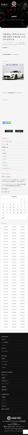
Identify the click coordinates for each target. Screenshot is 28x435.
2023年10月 (14, 259)
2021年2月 (5, 291)
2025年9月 (22, 235)
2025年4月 (14, 241)
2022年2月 (5, 279)
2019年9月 (22, 306)
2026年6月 (22, 226)
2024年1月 (14, 256)
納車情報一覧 (5, 147)
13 (14, 207)
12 (10, 207)
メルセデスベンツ (7, 168)
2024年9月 (22, 247)
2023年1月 (14, 268)
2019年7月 (14, 309)
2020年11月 (5, 294)
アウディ (5, 156)
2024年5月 (5, 253)
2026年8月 (5, 226)
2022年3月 (22, 277)
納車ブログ (4, 348)
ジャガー (5, 159)
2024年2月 (5, 256)
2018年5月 (5, 324)
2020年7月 (14, 297)
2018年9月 (22, 318)
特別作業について (5, 380)
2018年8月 (5, 321)
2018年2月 (5, 327)
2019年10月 (14, 306)
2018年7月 (14, 321)
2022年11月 (5, 271)
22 (21, 209)
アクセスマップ (5, 361)
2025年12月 (22, 232)
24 (3, 212)
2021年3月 (22, 288)
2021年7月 (14, 285)
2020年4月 (14, 300)
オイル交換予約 (5, 342)
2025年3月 (22, 241)
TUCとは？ (4, 367)
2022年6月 (22, 274)
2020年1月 (14, 303)
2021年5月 (5, 288)
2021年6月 (22, 285)
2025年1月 (14, 244)
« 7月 (2, 218)
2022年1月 (14, 279)
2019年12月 (22, 303)
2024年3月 (22, 253)
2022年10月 (14, 271)
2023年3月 (22, 265)
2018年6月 (22, 321)
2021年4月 (14, 288)
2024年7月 (14, 250)
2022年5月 (5, 277)
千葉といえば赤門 (6, 176)
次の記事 (19, 131)
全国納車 (3, 377)
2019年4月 (14, 312)
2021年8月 (5, 285)
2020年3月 (22, 300)
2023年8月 (5, 262)
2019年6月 (22, 309)
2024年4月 (14, 253)
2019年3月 (22, 312)
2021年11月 (5, 282)
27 (14, 212)
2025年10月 (14, 235)
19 (10, 209)
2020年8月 (5, 297)
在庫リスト (2, 4)
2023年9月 (22, 259)
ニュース (8, 19)
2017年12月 (22, 327)
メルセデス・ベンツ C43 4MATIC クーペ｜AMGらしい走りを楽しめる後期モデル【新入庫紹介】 (14, 180)
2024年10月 (14, 247)
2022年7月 (14, 274)
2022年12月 (22, 268)
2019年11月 (5, 306)
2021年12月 (22, 279)
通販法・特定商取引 (6, 409)
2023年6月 (22, 262)
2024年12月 (22, 244)
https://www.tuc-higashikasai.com (15, 428)
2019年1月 (14, 315)
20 (14, 209)
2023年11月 (5, 259)
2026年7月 (14, 226)
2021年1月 (14, 291)
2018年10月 (14, 318)
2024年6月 (22, 250)
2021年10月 (14, 282)
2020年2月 (5, 303)
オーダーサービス (5, 383)
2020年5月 (5, 300)
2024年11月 (5, 247)
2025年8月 (5, 238)
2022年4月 (14, 277)
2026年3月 (22, 229)
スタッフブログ (5, 351)
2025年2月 (5, 244)
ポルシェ (5, 162)
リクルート (4, 400)
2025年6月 (22, 238)
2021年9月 (22, 282)
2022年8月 (5, 274)
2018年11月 (5, 318)
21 (17, 209)
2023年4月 (14, 265)
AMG (4, 150)
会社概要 (3, 397)
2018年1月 (14, 327)
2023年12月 (22, 256)
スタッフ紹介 (4, 364)
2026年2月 (5, 232)
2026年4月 (14, 229)
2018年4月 (14, 324)
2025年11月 (5, 235)
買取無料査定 (4, 389)
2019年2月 (5, 315)
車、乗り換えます (6, 191)
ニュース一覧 (21, 42)
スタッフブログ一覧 (6, 141)
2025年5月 (5, 241)
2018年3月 (22, 324)
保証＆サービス (5, 374)
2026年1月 (14, 232)
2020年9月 (22, 294)
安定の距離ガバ (5, 188)
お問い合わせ (4, 406)
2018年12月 (22, 315)
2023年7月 (14, 262)
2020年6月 (22, 297)
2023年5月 (5, 265)
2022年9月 (22, 271)
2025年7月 (14, 238)
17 (3, 209)
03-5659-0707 (6, 4)
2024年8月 (5, 250)
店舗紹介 (3, 358)
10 (3, 207)
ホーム (3, 19)
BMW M (4, 153)
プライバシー (4, 403)
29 (21, 212)
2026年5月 (5, 229)
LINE (4, 4)
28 (17, 212)
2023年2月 (5, 268)
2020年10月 (14, 294)
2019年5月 (5, 312)
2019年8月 (5, 309)
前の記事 (9, 131)
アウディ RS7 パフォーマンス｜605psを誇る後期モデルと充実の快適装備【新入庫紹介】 (14, 185)
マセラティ (5, 165)
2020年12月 (22, 291)
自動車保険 (4, 386)
